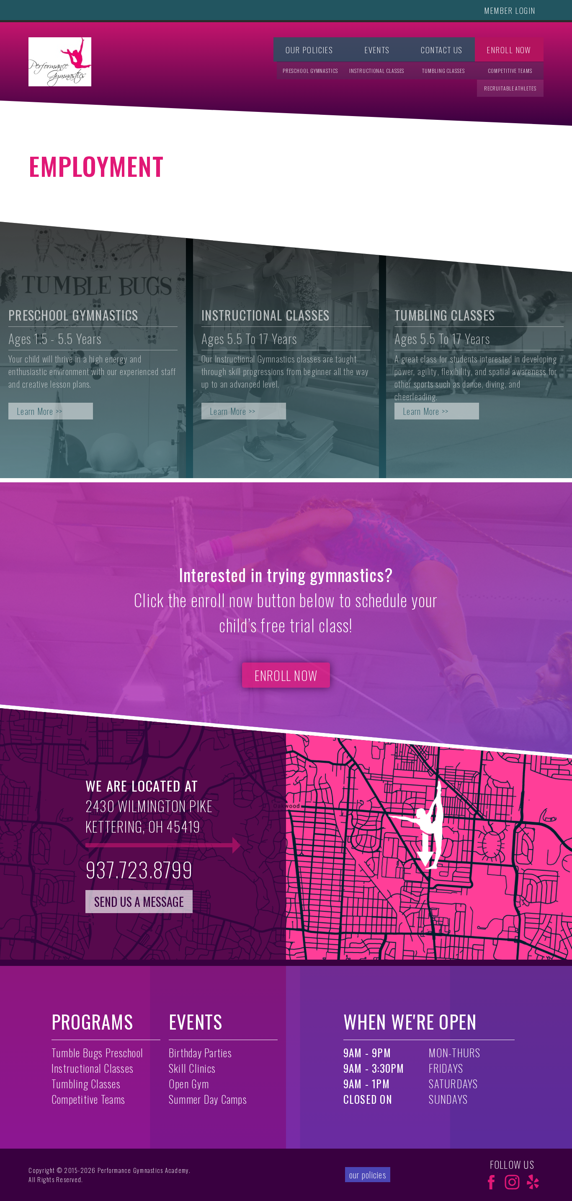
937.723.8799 (139, 869)
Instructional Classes (376, 70)
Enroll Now (509, 50)
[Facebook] (491, 1182)
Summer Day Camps (208, 1099)
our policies (367, 1174)
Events (377, 50)
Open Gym (189, 1083)
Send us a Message (139, 901)
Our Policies (309, 50)
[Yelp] (533, 1182)
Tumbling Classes (443, 70)
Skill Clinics (192, 1068)
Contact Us (441, 50)
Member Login (509, 10)
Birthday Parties (200, 1052)
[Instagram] (512, 1182)
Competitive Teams (510, 70)
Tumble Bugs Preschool (97, 1052)
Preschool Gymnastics (310, 70)
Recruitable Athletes (510, 88)
